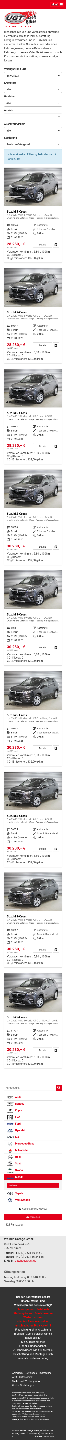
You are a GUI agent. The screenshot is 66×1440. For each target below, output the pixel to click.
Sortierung (10, 137)
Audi (17, 1097)
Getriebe (9, 96)
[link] (56, 244)
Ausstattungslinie (14, 124)
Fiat (17, 1117)
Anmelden (17, 1373)
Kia (16, 1137)
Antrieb (8, 110)
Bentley (19, 1103)
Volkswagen (22, 1200)
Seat (17, 1163)
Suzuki (18, 1177)
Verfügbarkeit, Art (15, 69)
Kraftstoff (10, 82)
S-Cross (13, 1185)
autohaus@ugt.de (25, 1260)
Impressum (45, 1373)
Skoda (18, 1170)
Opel (17, 1156)
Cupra (18, 1110)
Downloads (31, 1373)
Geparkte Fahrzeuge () (34, 1208)
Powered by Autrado (44, 1436)
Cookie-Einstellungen (23, 1385)
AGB (14, 1377)
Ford (17, 1123)
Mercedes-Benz (24, 1143)
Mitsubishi (21, 1150)
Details (42, 244)
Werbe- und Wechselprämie (26, 1381)
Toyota (18, 1193)
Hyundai (19, 1130)
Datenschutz (25, 1377)
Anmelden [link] (34, 1217)
